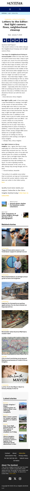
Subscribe (22, 453)
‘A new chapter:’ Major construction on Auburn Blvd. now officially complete (9, 408)
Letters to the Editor (18, 19)
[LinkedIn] (13, 40)
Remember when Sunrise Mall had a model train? (14, 332)
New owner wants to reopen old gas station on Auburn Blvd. (10, 419)
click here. (12, 473)
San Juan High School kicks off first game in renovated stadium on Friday (10, 429)
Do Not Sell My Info (10, 458)
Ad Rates (16, 460)
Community (5, 248)
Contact (7, 453)
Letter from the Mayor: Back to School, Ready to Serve (13, 387)
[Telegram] (21, 40)
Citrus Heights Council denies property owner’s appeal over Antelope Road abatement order (9, 440)
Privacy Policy (23, 455)
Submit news (24, 458)
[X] (9, 40)
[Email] (25, 40)
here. (3, 182)
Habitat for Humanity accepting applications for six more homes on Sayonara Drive (14, 305)
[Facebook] (4, 40)
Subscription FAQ (10, 455)
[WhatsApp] (17, 40)
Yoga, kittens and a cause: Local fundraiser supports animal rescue (14, 251)
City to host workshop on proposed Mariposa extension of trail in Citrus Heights (14, 360)
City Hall (4, 356)
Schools (5, 424)
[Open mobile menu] (10, 9)
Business (5, 402)
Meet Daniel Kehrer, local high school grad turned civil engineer (15, 277)
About (14, 453)
